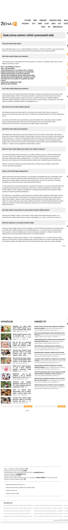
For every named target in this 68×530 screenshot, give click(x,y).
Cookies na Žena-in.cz (11, 490)
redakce (25, 471)
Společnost (25, 23)
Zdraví (53, 23)
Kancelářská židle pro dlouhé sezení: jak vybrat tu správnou (49, 513)
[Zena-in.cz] (10, 24)
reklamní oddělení (40, 477)
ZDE (27, 469)
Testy (33, 23)
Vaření (40, 23)
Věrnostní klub (57, 27)
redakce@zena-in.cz (39, 472)
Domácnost (43, 20)
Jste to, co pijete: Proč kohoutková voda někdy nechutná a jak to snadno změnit (49, 516)
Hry (49, 27)
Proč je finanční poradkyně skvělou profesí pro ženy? (17, 513)
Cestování (27, 20)
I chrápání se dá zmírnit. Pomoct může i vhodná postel (48, 505)
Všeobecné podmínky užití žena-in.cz (15, 484)
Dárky (35, 20)
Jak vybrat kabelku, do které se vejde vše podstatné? (17, 511)
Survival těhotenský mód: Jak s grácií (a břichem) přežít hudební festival (19, 505)
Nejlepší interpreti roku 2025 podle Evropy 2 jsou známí (18, 516)
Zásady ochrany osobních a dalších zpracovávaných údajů (20, 487)
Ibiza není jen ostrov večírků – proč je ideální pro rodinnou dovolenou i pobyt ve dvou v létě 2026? (19, 508)
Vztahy (46, 23)
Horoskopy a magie (55, 20)
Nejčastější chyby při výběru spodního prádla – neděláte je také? (49, 511)
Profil (43, 27)
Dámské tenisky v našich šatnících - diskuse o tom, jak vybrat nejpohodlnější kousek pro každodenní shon (49, 508)
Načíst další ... (28, 406)
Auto (59, 23)
